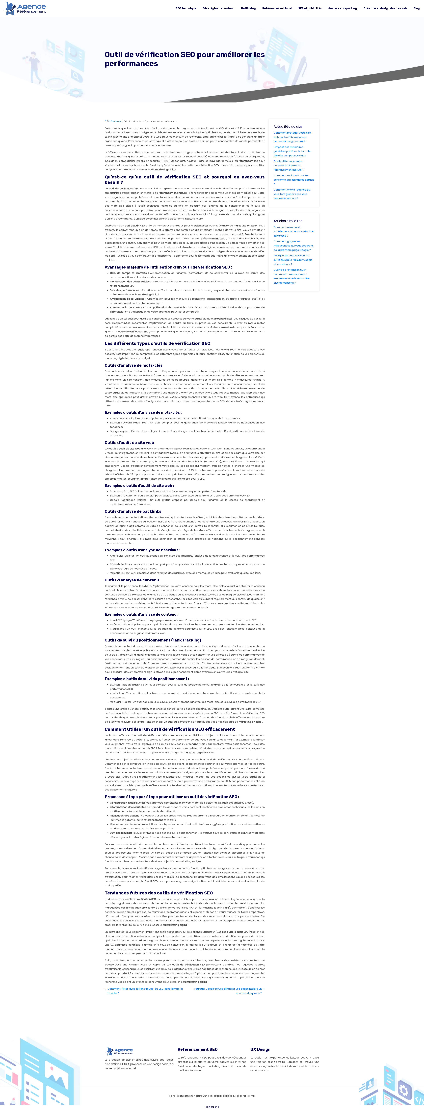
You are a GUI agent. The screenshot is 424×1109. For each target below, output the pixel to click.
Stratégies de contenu (219, 8)
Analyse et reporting (342, 8)
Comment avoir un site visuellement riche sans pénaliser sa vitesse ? (294, 231)
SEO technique (186, 8)
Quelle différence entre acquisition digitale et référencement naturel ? (289, 165)
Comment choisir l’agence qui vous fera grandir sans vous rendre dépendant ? (292, 194)
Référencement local (277, 8)
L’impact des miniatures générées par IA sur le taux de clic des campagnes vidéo (292, 151)
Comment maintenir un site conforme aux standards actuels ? (294, 180)
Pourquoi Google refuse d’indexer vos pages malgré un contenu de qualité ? (228, 991)
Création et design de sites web (385, 8)
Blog (417, 8)
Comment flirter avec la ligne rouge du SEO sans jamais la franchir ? (145, 991)
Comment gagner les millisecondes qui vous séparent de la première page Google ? (293, 246)
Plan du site (212, 1107)
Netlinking (248, 8)
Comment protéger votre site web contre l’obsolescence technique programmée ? (292, 137)
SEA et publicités (310, 8)
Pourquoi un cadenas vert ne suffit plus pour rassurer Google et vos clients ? (293, 260)
